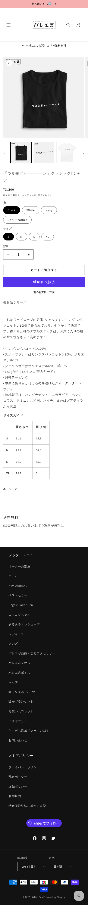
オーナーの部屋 (19, 566)
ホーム (13, 576)
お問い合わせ (18, 740)
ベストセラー (18, 595)
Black (12, 210)
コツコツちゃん (19, 614)
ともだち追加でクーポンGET (28, 731)
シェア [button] (13, 489)
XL (47, 237)
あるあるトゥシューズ (24, 624)
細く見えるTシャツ (22, 692)
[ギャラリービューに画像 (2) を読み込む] (44, 152)
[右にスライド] (83, 153)
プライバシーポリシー (24, 767)
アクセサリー (18, 721)
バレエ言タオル (19, 663)
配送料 (11, 195)
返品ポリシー (18, 786)
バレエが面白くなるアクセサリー (32, 653)
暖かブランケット (21, 701)
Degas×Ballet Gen (21, 605)
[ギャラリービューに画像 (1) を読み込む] (20, 152)
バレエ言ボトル (19, 673)
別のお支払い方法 (44, 292)
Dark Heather (17, 220)
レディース (16, 634)
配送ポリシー (18, 777)
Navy (48, 210)
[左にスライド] (4, 153)
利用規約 (15, 796)
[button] (8, 25)
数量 (6, 246)
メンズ (13, 644)
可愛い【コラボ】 (21, 711)
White (30, 210)
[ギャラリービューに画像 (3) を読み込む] (66, 152)
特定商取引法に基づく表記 (27, 806)
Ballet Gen (37, 897)
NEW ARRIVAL (18, 586)
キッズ (13, 682)
